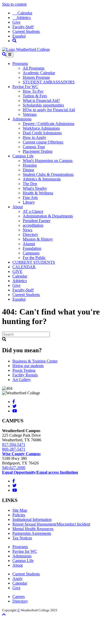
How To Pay (33, 91)
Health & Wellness (38, 193)
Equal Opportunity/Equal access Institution (40, 472)
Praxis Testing (23, 370)
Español (19, 36)
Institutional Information (32, 519)
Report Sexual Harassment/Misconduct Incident (51, 524)
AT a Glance (33, 211)
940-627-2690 (13, 467)
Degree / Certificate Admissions (48, 123)
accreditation (33, 225)
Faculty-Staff (23, 27)
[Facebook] (13, 401)
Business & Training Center (35, 361)
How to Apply (34, 137)
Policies (18, 515)
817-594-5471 (13, 444)
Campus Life (23, 156)
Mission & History (38, 239)
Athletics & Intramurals (42, 179)
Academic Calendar (39, 73)
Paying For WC (25, 86)
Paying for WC (24, 551)
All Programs (33, 68)
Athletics (21, 17)
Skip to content (14, 4)
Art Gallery (21, 379)
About (17, 207)
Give (16, 22)
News (27, 230)
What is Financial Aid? (41, 100)
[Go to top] (4, 614)
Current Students (26, 31)
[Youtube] (14, 411)
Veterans (30, 114)
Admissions (21, 119)
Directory (30, 234)
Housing (30, 165)
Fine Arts (30, 197)
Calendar (22, 13)
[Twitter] (14, 406)
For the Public (34, 257)
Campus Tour (34, 147)
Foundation (32, 248)
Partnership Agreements (31, 533)
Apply (17, 578)
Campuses (31, 253)
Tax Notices (22, 538)
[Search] (14, 41)
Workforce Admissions (41, 128)
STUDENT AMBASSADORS (49, 82)
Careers (18, 596)
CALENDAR (24, 267)
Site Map (19, 510)
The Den (30, 184)
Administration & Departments (48, 216)
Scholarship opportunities (43, 105)
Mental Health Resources (32, 529)
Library (29, 202)
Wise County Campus (21, 454)
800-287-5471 (13, 449)
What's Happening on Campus (48, 160)
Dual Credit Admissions (42, 133)
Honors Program (36, 77)
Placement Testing (37, 151)
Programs (20, 63)
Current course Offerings (43, 142)
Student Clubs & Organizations (48, 174)
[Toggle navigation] (9, 54)
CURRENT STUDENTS (33, 262)
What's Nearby (35, 188)
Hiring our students (28, 366)
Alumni (29, 244)
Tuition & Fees (35, 96)
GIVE (17, 271)
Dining (28, 170)
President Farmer (36, 220)
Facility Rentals (25, 375)
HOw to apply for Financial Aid (49, 110)
